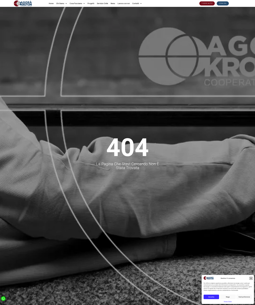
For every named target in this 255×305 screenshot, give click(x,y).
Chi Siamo (60, 3)
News (113, 3)
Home (51, 3)
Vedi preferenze (244, 297)
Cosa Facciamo (76, 3)
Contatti (135, 3)
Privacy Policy (228, 301)
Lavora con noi (124, 3)
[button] (251, 278)
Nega (228, 297)
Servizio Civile (102, 3)
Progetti (91, 3)
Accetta (211, 297)
